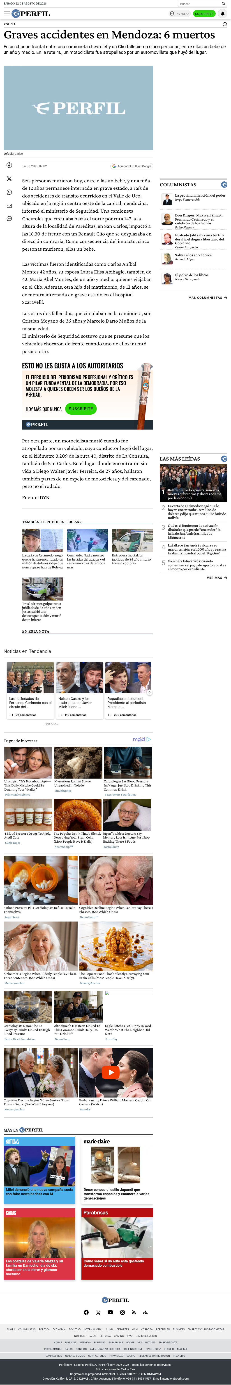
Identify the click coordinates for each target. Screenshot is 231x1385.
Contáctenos (97, 1355)
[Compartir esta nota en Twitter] (9, 179)
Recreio (169, 1349)
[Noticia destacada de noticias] (39, 1142)
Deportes (123, 1329)
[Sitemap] (145, 1313)
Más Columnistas (205, 297)
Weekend (85, 1342)
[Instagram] (122, 1313)
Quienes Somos (75, 1355)
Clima (109, 1329)
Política (44, 1329)
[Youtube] (110, 1312)
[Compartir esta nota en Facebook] (9, 165)
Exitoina (105, 1336)
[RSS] (134, 1312)
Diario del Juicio (146, 1336)
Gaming (119, 1336)
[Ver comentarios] (224, 25)
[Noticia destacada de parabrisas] (117, 1214)
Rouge (130, 1342)
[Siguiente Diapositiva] (149, 692)
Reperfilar (163, 1329)
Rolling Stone (133, 1349)
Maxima (182, 1349)
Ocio (135, 1329)
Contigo (81, 1349)
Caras (93, 1336)
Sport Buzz (153, 1349)
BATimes (150, 1342)
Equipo (131, 1355)
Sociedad (75, 1329)
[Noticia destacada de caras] (39, 1214)
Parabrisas (116, 1342)
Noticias (79, 1336)
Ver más (214, 577)
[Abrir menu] (7, 14)
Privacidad (116, 1355)
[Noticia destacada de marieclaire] (117, 1142)
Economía (59, 1329)
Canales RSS (54, 1355)
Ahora (11, 1329)
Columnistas (178, 184)
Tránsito (179, 1355)
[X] (98, 1313)
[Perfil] (31, 1130)
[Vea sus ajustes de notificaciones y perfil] (222, 13)
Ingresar (182, 13)
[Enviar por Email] (9, 206)
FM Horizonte (168, 1342)
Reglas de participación (154, 1355)
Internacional (93, 1329)
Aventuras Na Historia (105, 1349)
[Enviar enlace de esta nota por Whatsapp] (9, 192)
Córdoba (147, 1329)
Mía (140, 1342)
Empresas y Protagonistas (206, 1329)
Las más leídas (180, 458)
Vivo (130, 1336)
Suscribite (204, 14)
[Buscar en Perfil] (223, 4)
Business (179, 1329)
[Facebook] (86, 1313)
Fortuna (99, 1342)
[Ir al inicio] (31, 13)
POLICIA (10, 24)
